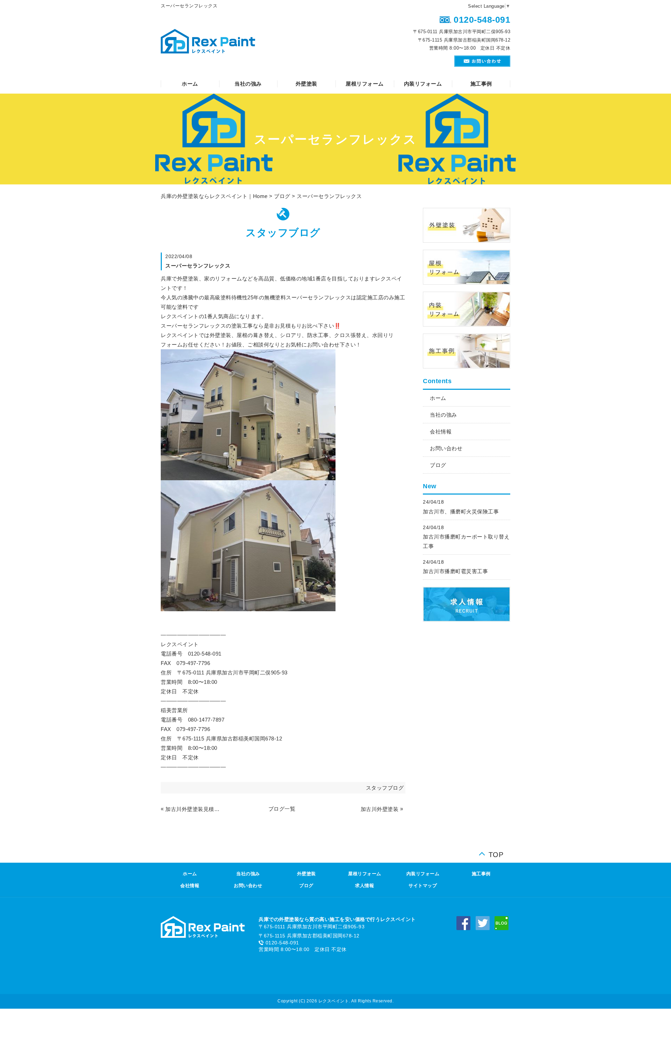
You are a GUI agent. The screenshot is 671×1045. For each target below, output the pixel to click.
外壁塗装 (306, 84)
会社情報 (441, 431)
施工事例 (481, 84)
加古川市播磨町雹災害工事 (455, 571)
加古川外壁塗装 (379, 809)
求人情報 (364, 885)
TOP (496, 853)
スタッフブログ (385, 788)
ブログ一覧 (282, 809)
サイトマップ (423, 885)
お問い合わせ (446, 448)
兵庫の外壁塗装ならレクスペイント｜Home (214, 196)
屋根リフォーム (365, 84)
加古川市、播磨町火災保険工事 (461, 511)
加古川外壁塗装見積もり (193, 809)
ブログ (282, 196)
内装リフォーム (423, 84)
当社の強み (248, 84)
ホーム (190, 84)
